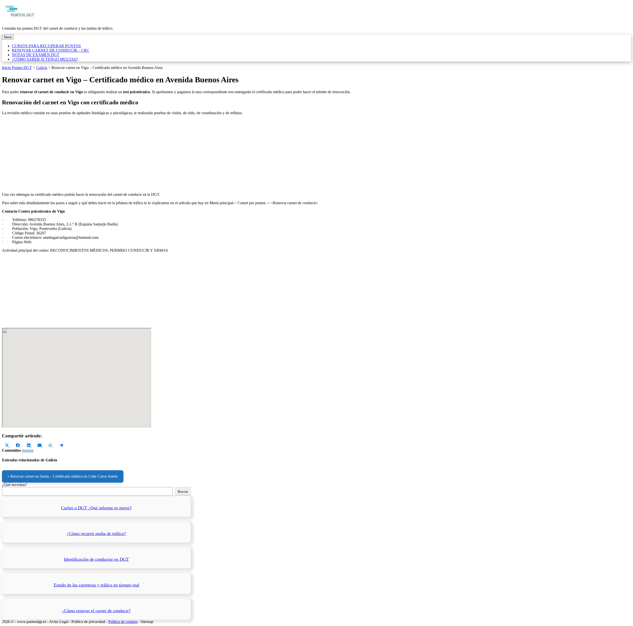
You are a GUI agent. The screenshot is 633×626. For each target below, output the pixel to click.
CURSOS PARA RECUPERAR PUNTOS (46, 46)
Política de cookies (122, 622)
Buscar (183, 491)
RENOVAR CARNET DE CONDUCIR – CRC (50, 50)
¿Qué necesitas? (14, 485)
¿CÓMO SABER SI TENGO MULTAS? (45, 59)
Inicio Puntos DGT (17, 68)
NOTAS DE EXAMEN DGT (35, 55)
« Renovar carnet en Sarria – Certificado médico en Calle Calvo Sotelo (62, 476)
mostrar (28, 450)
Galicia (41, 68)
